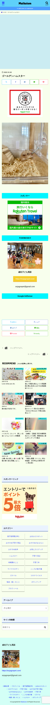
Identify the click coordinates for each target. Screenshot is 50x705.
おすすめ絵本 (13, 549)
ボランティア (36, 582)
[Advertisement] (25, 42)
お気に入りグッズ (36, 549)
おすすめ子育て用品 (13, 543)
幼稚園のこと (13, 562)
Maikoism (25, 3)
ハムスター (13, 556)
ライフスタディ (13, 569)
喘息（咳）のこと (13, 582)
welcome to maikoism (25, 8)
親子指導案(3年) (13, 536)
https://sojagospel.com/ (25, 279)
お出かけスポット (36, 536)
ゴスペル (13, 575)
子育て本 (36, 562)
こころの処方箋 (36, 569)
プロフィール (13, 588)
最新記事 (6, 686)
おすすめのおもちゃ (36, 543)
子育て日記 (36, 556)
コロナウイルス (36, 575)
